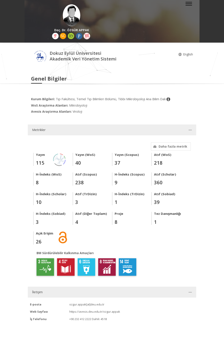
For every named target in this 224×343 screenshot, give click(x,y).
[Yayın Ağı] (59, 159)
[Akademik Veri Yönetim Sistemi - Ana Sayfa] (40, 57)
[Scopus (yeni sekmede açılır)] (63, 36)
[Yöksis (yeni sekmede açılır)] (87, 36)
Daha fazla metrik (173, 146)
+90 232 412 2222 (80, 319)
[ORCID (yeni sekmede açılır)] (71, 36)
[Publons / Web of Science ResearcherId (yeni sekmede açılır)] (79, 36)
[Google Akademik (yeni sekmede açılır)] (55, 36)
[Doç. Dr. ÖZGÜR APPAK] (71, 15)
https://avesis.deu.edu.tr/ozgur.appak (94, 312)
